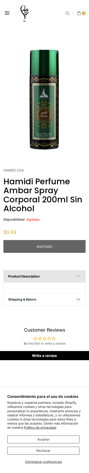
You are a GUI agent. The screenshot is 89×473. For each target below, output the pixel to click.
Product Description (24, 276)
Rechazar (43, 450)
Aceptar (43, 439)
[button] (67, 13)
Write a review (44, 355)
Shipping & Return (22, 299)
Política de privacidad (40, 427)
